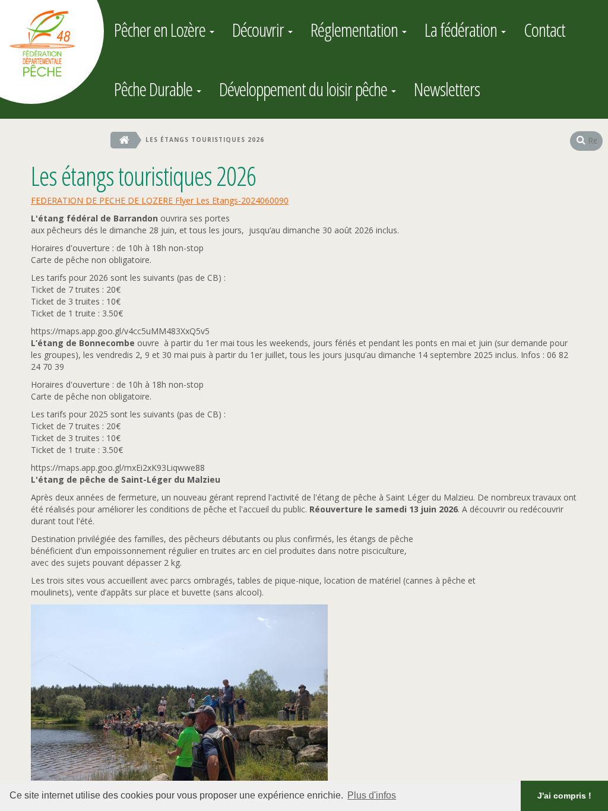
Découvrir (259, 29)
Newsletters (447, 89)
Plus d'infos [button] (371, 795)
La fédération (462, 29)
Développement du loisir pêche (304, 89)
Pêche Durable (154, 89)
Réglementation (356, 29)
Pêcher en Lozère (161, 29)
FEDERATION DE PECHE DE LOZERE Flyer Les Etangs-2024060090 (160, 200)
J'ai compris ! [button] (564, 795)
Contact (544, 29)
